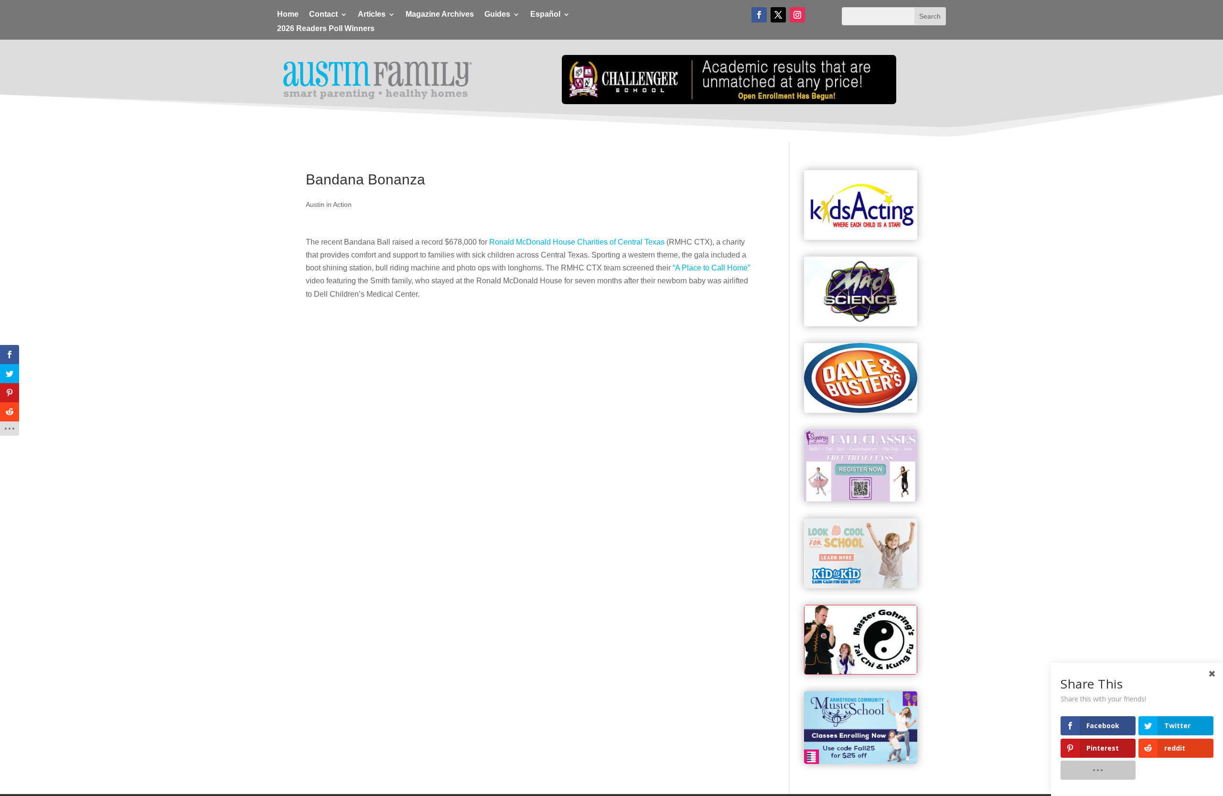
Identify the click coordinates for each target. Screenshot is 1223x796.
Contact (323, 14)
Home (288, 14)
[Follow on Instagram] (797, 14)
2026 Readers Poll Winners (326, 28)
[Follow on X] (778, 14)
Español (545, 14)
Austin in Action (329, 204)
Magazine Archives (440, 14)
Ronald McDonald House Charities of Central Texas (577, 242)
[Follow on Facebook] (759, 14)
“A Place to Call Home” (711, 268)
